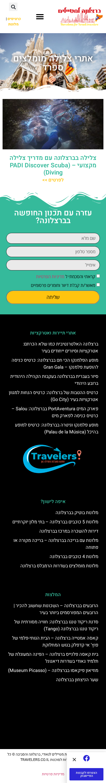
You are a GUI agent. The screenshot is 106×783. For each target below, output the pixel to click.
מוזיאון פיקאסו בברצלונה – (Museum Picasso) (53, 670)
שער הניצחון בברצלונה (77, 679)
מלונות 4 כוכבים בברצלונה (74, 556)
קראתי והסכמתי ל (65, 276)
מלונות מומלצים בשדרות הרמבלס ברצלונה (59, 565)
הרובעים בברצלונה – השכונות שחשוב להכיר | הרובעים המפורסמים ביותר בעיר (56, 609)
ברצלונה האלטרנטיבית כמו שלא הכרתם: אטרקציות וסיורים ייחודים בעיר (60, 347)
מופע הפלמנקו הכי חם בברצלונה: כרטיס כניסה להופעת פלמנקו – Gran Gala (55, 364)
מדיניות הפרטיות (50, 276)
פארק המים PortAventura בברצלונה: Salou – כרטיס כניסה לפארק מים (55, 412)
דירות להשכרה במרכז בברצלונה (68, 531)
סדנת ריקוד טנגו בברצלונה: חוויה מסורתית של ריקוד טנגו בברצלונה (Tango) (56, 625)
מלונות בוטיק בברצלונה (77, 512)
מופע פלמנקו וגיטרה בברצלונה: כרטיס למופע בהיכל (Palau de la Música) (56, 428)
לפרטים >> (53, 180)
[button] (40, 17)
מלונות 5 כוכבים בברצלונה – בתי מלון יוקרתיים (55, 521)
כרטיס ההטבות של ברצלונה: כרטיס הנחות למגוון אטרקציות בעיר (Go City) (53, 396)
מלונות (13, 24)
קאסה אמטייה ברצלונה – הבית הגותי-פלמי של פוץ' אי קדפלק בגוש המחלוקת (55, 642)
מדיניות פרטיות (53, 774)
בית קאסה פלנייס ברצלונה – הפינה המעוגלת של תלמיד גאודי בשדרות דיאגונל (53, 658)
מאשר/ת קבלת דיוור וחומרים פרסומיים (63, 285)
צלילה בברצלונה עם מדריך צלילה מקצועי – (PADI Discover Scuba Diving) (53, 165)
